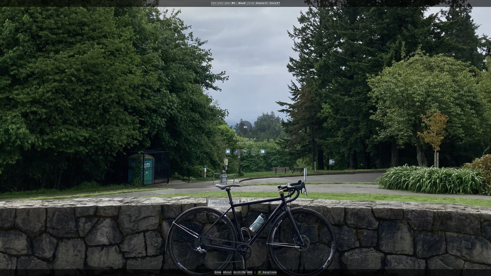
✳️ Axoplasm (267, 272)
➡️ (263, 152)
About (227, 272)
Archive (239, 272)
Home (217, 272)
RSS (249, 272)
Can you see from (245, 3)
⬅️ (228, 152)
